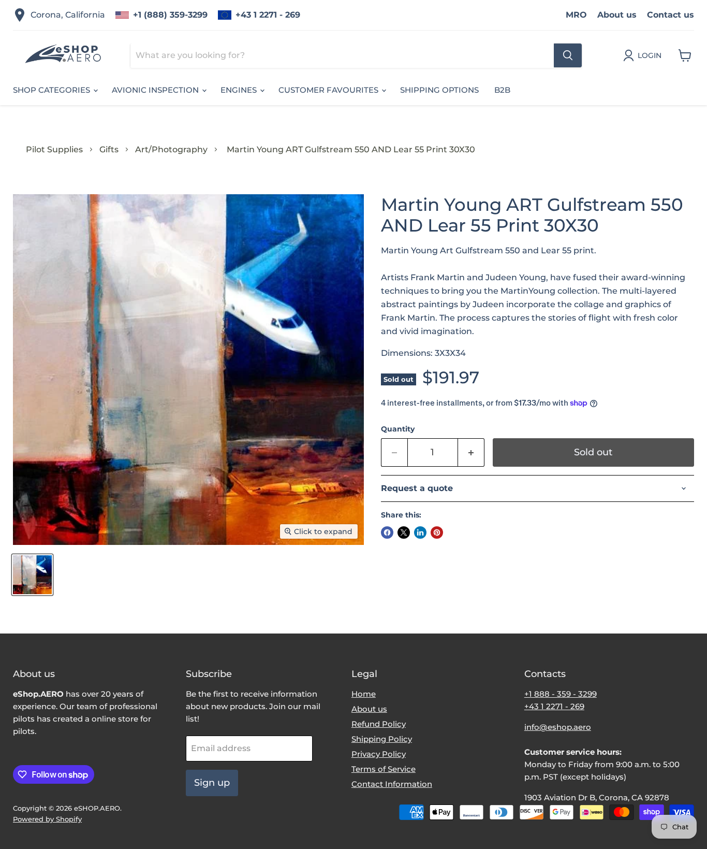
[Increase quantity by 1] (471, 452)
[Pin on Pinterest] (437, 532)
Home (363, 694)
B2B (502, 90)
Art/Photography (171, 149)
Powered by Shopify (47, 819)
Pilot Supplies (54, 149)
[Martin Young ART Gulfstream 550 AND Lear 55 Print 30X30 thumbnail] (32, 574)
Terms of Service (383, 769)
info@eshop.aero (557, 727)
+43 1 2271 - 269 (267, 15)
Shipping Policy (381, 739)
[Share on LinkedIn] (420, 532)
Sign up (212, 782)
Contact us (670, 15)
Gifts (109, 149)
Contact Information (391, 784)
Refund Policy (378, 724)
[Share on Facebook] (387, 532)
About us (617, 15)
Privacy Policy (378, 754)
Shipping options (439, 90)
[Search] (568, 55)
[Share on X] (403, 532)
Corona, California (68, 15)
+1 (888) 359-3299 (170, 15)
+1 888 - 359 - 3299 (560, 694)
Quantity (398, 429)
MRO (576, 15)
